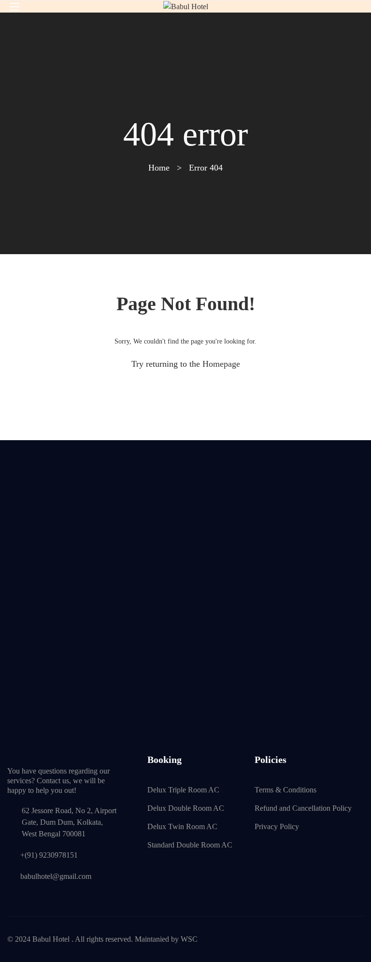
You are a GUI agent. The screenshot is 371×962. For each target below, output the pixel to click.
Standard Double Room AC (189, 845)
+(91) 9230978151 (49, 855)
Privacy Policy (277, 826)
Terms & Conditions (285, 790)
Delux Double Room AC (185, 808)
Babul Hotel (51, 939)
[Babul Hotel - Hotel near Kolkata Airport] (185, 6)
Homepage (221, 364)
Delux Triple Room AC (183, 790)
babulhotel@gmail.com (55, 876)
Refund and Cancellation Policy (303, 808)
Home (159, 167)
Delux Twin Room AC (182, 826)
